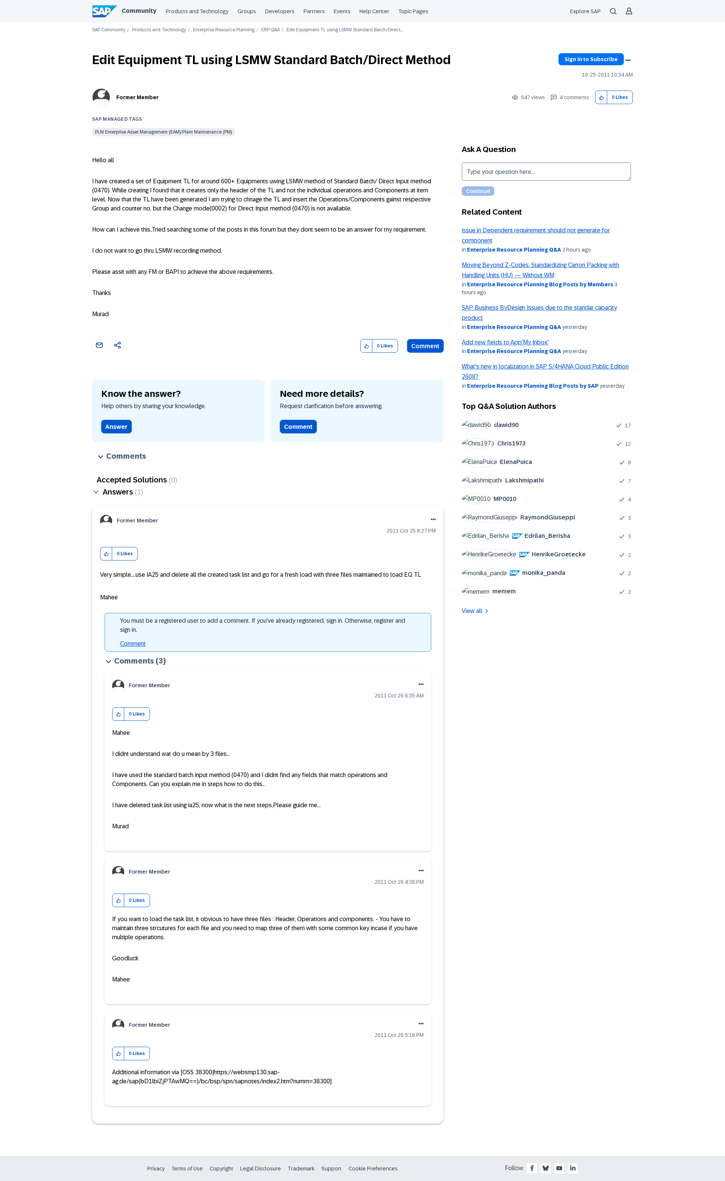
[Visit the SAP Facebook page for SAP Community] (532, 1168)
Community (139, 11)
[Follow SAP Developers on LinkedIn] (573, 1168)
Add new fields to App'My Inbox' (505, 342)
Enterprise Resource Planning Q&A (514, 250)
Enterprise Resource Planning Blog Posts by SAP (533, 386)
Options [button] (628, 60)
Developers (280, 11)
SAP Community (108, 30)
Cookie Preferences (373, 1169)
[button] (601, 97)
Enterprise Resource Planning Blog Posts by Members (540, 284)
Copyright (221, 1169)
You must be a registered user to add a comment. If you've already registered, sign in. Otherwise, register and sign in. (262, 625)
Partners (314, 11)
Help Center (374, 11)
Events (342, 11)
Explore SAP (585, 11)
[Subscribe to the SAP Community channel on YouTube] (559, 1168)
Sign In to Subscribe (591, 59)
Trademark (301, 1169)
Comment (425, 346)
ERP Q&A (270, 30)
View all (472, 611)
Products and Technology (197, 11)
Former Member (137, 97)
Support (331, 1169)
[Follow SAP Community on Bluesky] (546, 1168)
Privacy (156, 1169)
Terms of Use (187, 1169)
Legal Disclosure (260, 1169)
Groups (247, 11)
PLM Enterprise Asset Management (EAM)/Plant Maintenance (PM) (163, 132)
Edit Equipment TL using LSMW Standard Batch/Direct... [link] (345, 30)
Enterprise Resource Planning (224, 30)
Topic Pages (413, 11)
